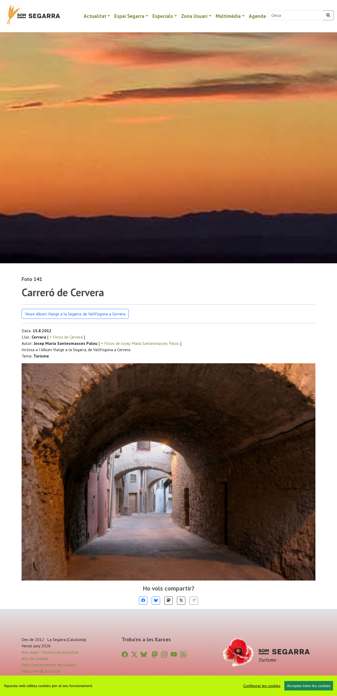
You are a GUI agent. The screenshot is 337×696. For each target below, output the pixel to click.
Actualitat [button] (95, 16)
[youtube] (174, 654)
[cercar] (328, 15)
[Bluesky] (156, 601)
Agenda (257, 16)
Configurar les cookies (261, 686)
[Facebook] (143, 601)
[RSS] (183, 654)
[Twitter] (181, 601)
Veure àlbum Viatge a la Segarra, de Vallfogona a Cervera (75, 313)
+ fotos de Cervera (66, 337)
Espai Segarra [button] (129, 16)
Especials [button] (162, 16)
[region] (168, 685)
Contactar (52, 671)
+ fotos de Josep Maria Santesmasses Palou (140, 343)
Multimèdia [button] (228, 16)
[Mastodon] (168, 601)
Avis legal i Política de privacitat (50, 652)
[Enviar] (194, 601)
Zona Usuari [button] (194, 16)
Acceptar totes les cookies (308, 686)
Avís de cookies (35, 658)
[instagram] (164, 654)
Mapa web (31, 671)
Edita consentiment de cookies (49, 664)
